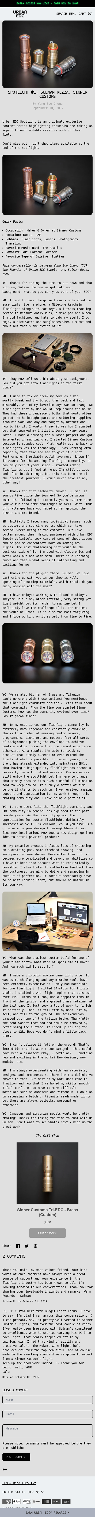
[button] (47, 1512)
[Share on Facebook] (18, 1246)
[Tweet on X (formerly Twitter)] (27, 1246)
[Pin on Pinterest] (36, 1246)
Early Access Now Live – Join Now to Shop (47, 3)
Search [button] (61, 13)
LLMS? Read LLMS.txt (19, 1483)
